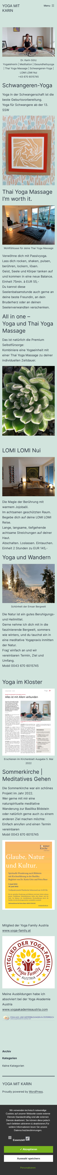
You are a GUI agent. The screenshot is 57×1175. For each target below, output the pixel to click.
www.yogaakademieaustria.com (25, 1009)
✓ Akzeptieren (28, 1149)
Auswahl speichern (28, 1158)
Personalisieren (28, 1167)
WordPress (36, 1091)
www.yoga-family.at (16, 930)
